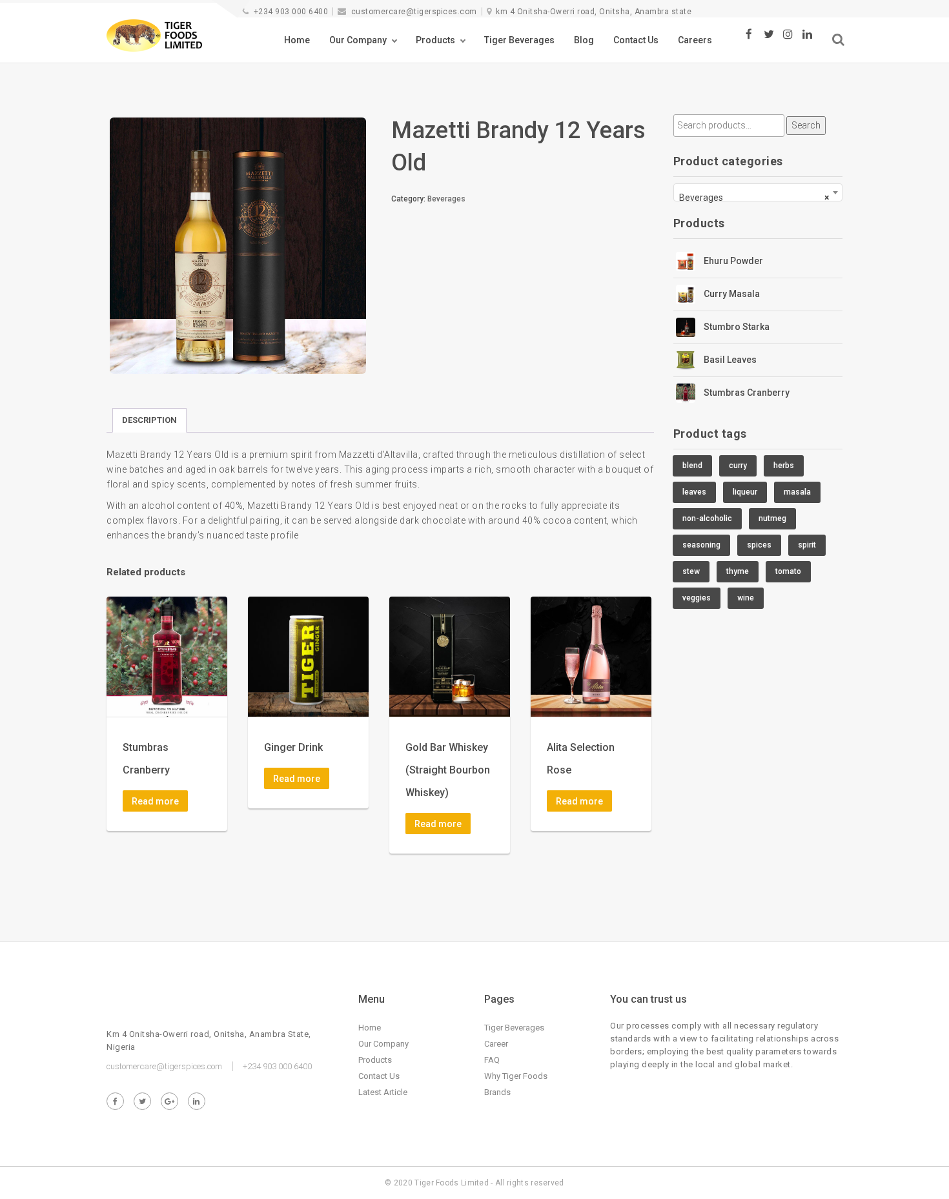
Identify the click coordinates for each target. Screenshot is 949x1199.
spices (759, 544)
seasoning (701, 544)
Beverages (446, 198)
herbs (783, 465)
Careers (695, 40)
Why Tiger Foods (515, 1076)
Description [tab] (149, 420)
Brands (497, 1092)
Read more (155, 801)
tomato (788, 571)
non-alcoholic (707, 518)
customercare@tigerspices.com (414, 11)
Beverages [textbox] (754, 197)
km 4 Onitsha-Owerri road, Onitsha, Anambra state (593, 11)
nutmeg (772, 518)
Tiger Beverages (519, 40)
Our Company (358, 40)
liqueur (745, 492)
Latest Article (382, 1092)
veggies (696, 597)
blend (692, 465)
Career (496, 1044)
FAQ (492, 1060)
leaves (694, 492)
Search (806, 125)
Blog (584, 40)
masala (797, 492)
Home (297, 40)
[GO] (838, 40)
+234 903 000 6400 (291, 11)
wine (745, 597)
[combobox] (758, 192)
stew (691, 571)
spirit (807, 544)
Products (435, 40)
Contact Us (635, 40)
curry (738, 465)
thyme (737, 571)
